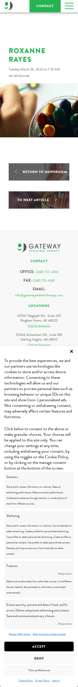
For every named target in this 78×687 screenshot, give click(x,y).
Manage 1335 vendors (20, 634)
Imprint (56, 680)
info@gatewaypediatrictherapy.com (39, 295)
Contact (45, 6)
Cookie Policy (26, 680)
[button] (71, 351)
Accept (39, 646)
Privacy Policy (42, 680)
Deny (39, 658)
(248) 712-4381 (43, 280)
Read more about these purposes (49, 634)
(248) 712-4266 (47, 272)
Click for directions (39, 326)
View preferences (39, 670)
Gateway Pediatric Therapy (8, 6)
